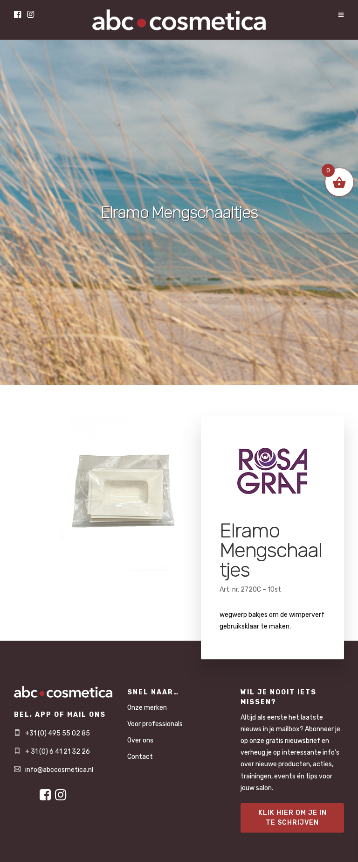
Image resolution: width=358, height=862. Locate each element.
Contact (140, 757)
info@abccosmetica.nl (59, 770)
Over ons (140, 740)
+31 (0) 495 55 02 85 (57, 733)
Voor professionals (155, 724)
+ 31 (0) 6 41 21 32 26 (57, 752)
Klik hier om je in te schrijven (292, 818)
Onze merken (147, 708)
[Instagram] (30, 15)
